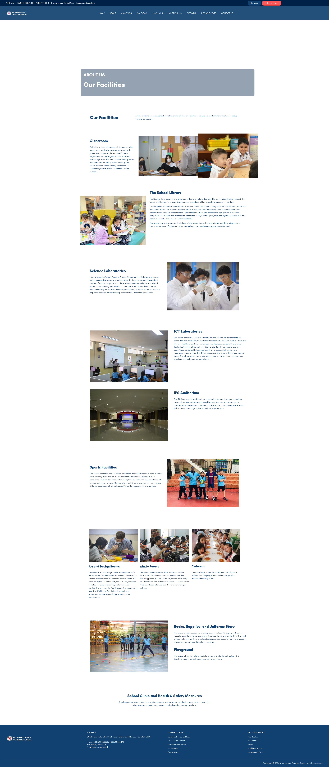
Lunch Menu (173, 748)
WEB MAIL (10, 3)
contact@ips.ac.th (100, 747)
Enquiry (254, 3)
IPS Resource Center (176, 741)
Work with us (173, 752)
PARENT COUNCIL (25, 3)
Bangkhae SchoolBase (85, 3)
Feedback (252, 741)
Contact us (253, 737)
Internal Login (271, 3)
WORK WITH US (42, 3)
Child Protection (255, 748)
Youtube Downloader (177, 744)
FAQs (250, 744)
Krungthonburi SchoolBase (62, 3)
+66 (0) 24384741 (117, 742)
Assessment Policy (255, 752)
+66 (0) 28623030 (101, 742)
